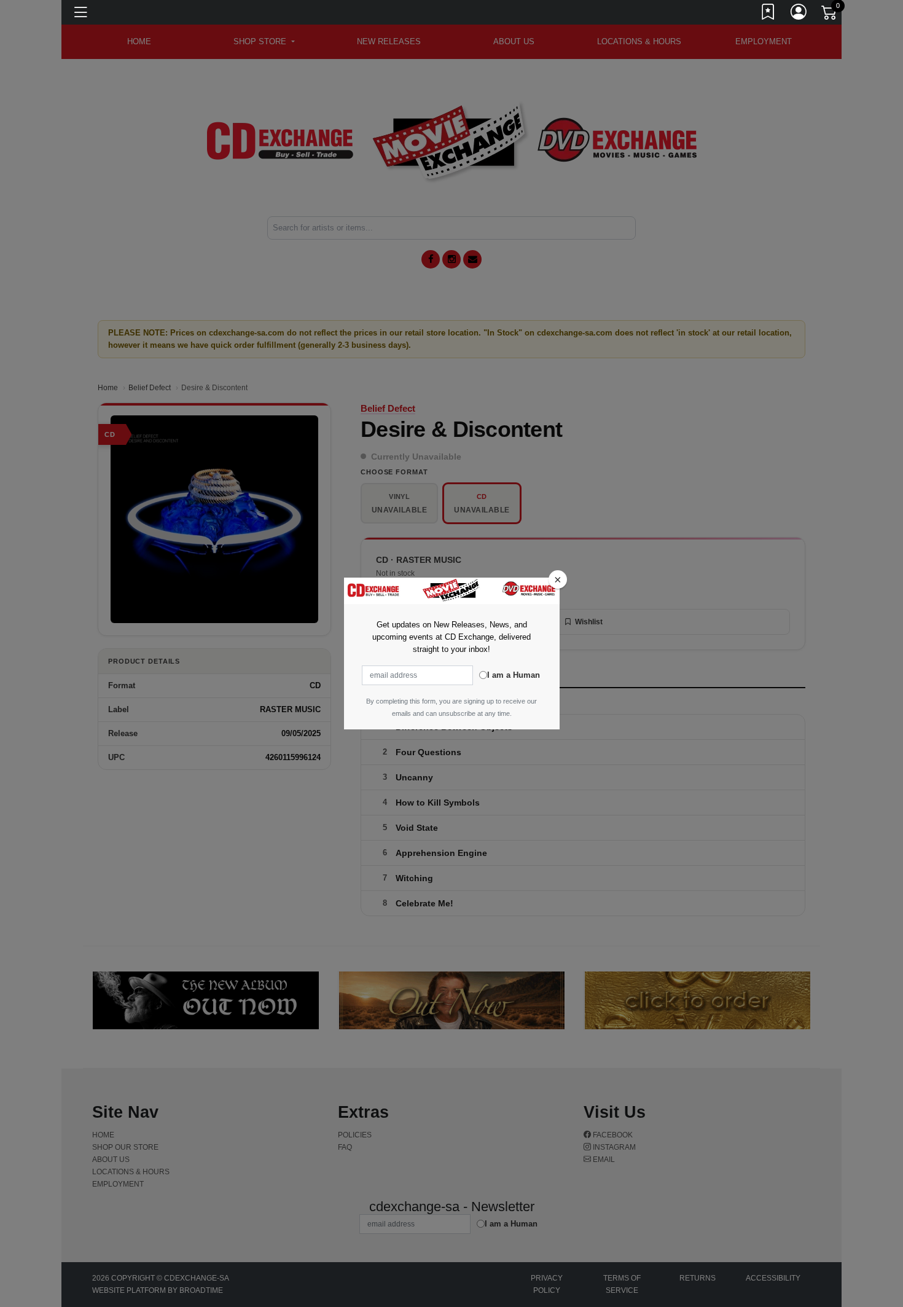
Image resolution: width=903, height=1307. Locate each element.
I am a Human (513, 675)
